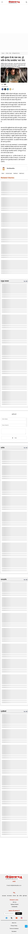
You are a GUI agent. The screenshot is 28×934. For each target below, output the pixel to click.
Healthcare (15, 173)
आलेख (2, 447)
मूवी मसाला (25, 895)
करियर (20, 895)
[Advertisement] (14, 18)
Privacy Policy (14, 925)
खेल (17, 895)
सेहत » (10, 53)
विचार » (7, 53)
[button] (2, 3)
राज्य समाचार (9, 895)
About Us (14, 922)
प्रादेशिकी (3, 711)
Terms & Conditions (14, 928)
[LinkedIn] (8, 89)
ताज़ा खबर (4, 895)
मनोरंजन (14, 895)
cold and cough (9, 173)
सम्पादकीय (4, 579)
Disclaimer (14, 931)
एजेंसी (5, 84)
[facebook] (2, 89)
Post (15, 438)
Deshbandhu (14, 906)
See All (25, 281)
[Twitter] (5, 89)
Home (3, 53)
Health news (21, 173)
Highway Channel (14, 904)
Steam (3, 173)
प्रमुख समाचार (5, 281)
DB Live (14, 902)
